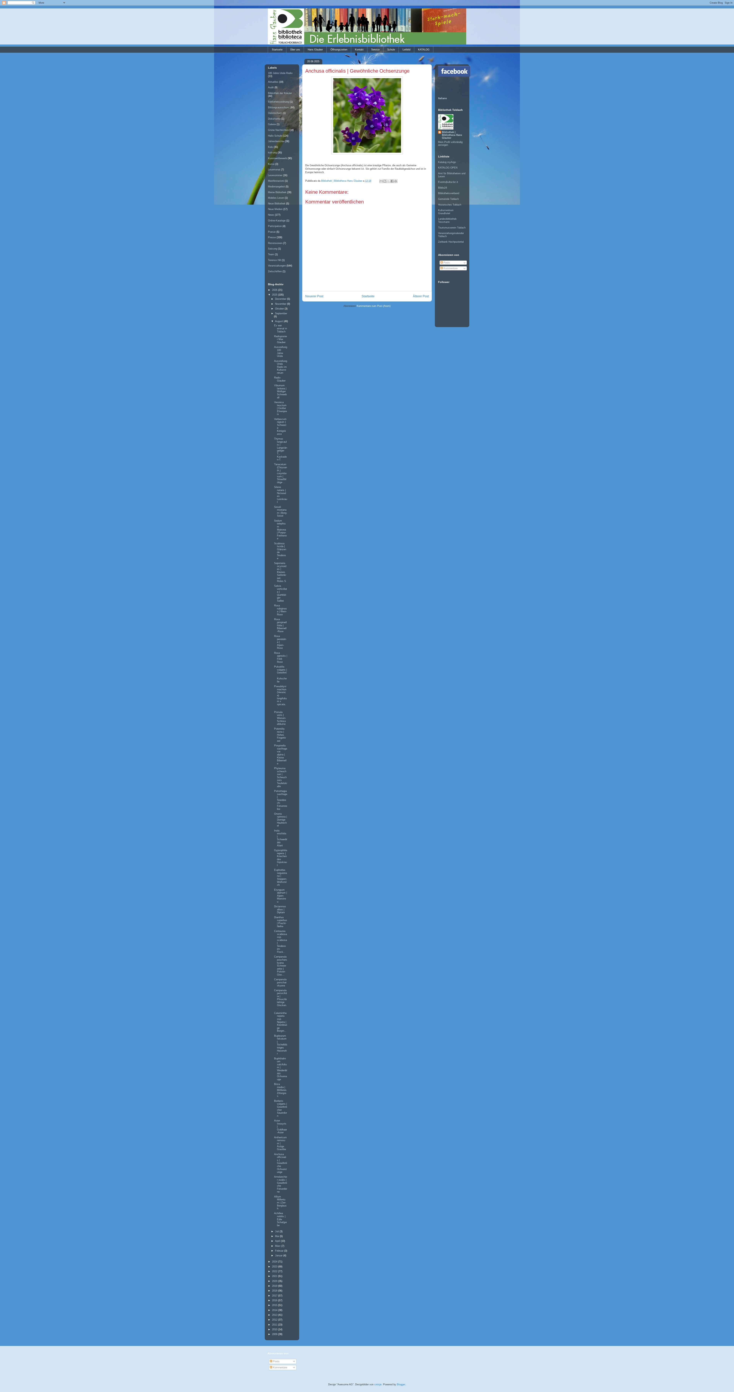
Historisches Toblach (449, 204)
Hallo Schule (275, 135)
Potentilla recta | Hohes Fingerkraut (280, 734)
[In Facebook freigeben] (392, 181)
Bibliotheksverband (448, 193)
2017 (275, 1295)
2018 (275, 1290)
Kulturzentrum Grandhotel (446, 212)
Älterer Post (421, 296)
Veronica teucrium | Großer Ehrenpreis (280, 408)
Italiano (442, 98)
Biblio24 (442, 187)
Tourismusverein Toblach (452, 227)
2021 (275, 1276)
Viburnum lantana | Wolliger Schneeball (280, 391)
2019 (275, 1285)
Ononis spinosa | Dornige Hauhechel (280, 819)
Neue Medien (275, 209)
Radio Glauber (280, 379)
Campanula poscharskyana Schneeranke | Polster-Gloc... (280, 965)
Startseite (277, 49)
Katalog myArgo (447, 162)
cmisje (378, 1384)
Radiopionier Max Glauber (280, 339)
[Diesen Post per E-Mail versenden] (381, 181)
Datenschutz (275, 113)
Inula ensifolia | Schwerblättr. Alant (280, 838)
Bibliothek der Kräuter (280, 93)
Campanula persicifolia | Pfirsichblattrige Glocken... (280, 999)
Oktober (280, 308)
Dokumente (274, 118)
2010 (275, 1329)
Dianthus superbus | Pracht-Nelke (280, 922)
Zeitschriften (275, 271)
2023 (275, 1266)
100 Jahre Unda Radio (280, 73)
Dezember (281, 298)
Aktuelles (273, 81)
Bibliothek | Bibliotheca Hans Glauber (452, 135)
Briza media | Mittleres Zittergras (280, 1090)
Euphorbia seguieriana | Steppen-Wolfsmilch (280, 877)
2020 (275, 1281)
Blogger (401, 1384)
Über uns (295, 49)
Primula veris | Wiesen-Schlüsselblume (280, 718)
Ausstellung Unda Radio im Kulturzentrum (280, 367)
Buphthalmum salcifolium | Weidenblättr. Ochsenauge (280, 1069)
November (281, 303)
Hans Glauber (315, 49)
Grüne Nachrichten (278, 130)
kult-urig (272, 152)
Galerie (272, 124)
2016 (275, 1300)
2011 (275, 1324)
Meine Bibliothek (277, 192)
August (279, 321)
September (281, 313)
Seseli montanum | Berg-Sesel (280, 511)
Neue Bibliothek (276, 203)
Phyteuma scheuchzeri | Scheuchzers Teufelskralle (280, 777)
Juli (277, 1231)
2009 (275, 1334)
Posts (446, 262)
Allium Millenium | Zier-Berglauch (280, 1202)
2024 (275, 1261)
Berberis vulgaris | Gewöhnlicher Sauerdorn (280, 1108)
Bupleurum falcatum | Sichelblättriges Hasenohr (280, 1044)
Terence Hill (274, 260)
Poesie (272, 231)
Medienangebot (276, 186)
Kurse (271, 164)
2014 (275, 1310)
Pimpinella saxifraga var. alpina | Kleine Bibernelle (280, 754)
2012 (275, 1319)
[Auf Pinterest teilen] (396, 181)
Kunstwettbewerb (277, 158)
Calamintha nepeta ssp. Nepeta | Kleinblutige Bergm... (280, 1022)
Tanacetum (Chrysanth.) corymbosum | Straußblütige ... (280, 473)
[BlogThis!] (385, 181)
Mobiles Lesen (276, 197)
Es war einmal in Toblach (280, 328)
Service (375, 49)
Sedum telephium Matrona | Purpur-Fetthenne (280, 529)
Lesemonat (274, 169)
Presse (272, 237)
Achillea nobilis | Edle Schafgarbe (280, 1219)
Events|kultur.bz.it (448, 182)
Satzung (272, 248)
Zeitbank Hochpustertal (451, 241)
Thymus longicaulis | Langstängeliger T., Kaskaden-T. (280, 449)
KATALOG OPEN (447, 167)
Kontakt (359, 49)
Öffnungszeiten (338, 49)
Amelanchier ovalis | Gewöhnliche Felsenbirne (280, 1184)
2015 (275, 1305)
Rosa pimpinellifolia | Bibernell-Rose (280, 625)
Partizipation (275, 226)
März (278, 1246)
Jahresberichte (276, 141)
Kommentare (450, 268)
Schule (391, 49)
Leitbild (406, 49)
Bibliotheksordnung (278, 101)
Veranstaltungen (277, 265)
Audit (271, 87)
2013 (275, 1314)
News (271, 214)
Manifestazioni (276, 180)
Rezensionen (275, 243)
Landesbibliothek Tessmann (447, 220)
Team (271, 254)
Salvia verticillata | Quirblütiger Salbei (280, 593)
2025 (275, 294)
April (278, 1241)
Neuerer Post (314, 296)
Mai (277, 1236)
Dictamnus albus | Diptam (280, 909)
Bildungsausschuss (279, 107)
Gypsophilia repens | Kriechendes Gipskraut (280, 858)
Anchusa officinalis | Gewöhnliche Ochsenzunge (280, 1163)
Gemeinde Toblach (448, 199)
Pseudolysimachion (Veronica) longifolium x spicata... (280, 697)
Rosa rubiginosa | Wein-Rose (280, 610)
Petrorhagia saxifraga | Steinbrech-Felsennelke (280, 800)
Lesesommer (275, 175)
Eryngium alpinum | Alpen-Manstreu (280, 895)
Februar (279, 1250)
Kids (270, 147)
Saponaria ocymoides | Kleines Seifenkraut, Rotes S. (280, 572)
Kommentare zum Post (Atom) (374, 306)
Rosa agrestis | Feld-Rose (280, 657)
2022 (275, 1271)
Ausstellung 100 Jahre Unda (280, 351)
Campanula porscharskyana (280, 982)
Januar (279, 1255)
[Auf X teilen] (388, 181)
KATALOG (424, 49)
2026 (275, 289)
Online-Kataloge (277, 220)
